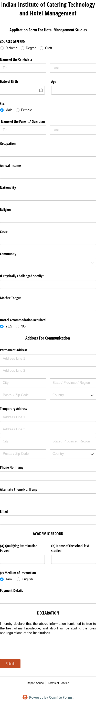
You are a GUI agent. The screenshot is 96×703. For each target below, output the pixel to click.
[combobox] (48, 262)
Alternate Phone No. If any (18, 489)
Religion (5, 209)
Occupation (8, 143)
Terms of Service (58, 682)
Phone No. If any (11, 467)
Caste (3, 231)
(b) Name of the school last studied (70, 548)
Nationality (8, 187)
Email (4, 511)
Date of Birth (9, 81)
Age (53, 81)
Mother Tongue (10, 297)
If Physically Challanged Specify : (22, 275)
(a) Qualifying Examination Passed (18, 548)
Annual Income (11, 165)
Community (8, 253)
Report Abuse (35, 682)
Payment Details (11, 590)
